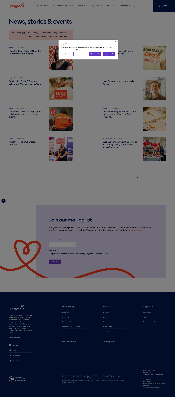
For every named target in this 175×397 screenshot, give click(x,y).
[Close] (115, 42)
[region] (88, 49)
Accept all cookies (109, 54)
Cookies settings (67, 54)
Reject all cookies (95, 54)
